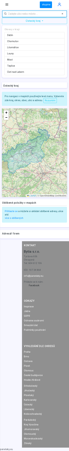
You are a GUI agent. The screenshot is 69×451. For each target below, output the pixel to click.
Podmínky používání (35, 330)
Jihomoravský (31, 429)
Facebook (34, 285)
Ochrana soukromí (34, 320)
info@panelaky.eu (33, 276)
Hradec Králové (32, 380)
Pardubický (30, 420)
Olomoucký (30, 434)
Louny (10, 53)
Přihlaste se (11, 211)
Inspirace (29, 306)
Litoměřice (13, 47)
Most (10, 59)
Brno (26, 356)
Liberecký (29, 409)
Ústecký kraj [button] (33, 20)
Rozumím (50, 100)
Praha (27, 352)
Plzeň (27, 366)
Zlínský (28, 443)
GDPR (27, 316)
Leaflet (32, 195)
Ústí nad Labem (15, 72)
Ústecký (28, 404)
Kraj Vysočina (31, 424)
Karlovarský (30, 400)
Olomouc (29, 370)
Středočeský (31, 386)
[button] (6, 112)
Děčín (10, 35)
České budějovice (33, 375)
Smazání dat (31, 325)
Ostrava (28, 361)
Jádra (27, 311)
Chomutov (12, 41)
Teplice (11, 65)
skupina (46, 4)
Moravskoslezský (33, 438)
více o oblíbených (14, 218)
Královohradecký (33, 414)
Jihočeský (29, 390)
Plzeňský (29, 395)
